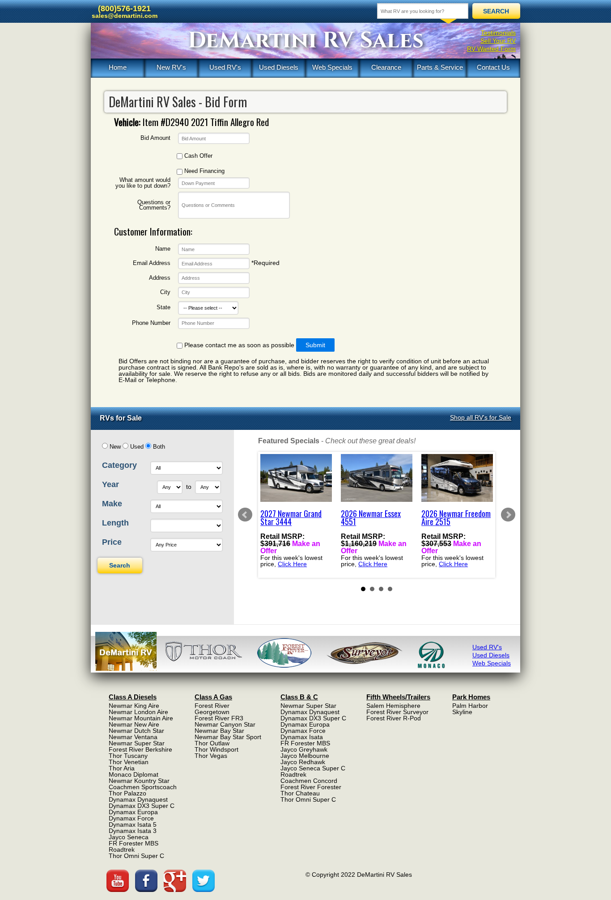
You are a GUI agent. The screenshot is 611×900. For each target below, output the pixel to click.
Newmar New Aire (134, 724)
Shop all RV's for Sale (480, 417)
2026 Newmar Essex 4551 (371, 517)
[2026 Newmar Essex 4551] (376, 478)
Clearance (386, 67)
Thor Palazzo (127, 793)
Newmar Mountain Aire (141, 718)
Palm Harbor (470, 705)
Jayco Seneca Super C (312, 768)
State (163, 308)
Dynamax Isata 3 (133, 830)
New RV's (171, 67)
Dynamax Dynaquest (138, 799)
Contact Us (493, 67)
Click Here (292, 564)
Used (137, 447)
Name (162, 249)
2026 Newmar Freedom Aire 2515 (456, 517)
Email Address (151, 263)
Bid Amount (155, 138)
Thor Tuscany (128, 755)
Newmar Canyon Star (225, 724)
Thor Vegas (211, 755)
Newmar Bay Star (219, 730)
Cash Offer (197, 156)
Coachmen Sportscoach (143, 787)
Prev (245, 515)
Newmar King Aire (134, 705)
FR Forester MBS (133, 843)
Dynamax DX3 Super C (141, 805)
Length (115, 522)
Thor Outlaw (212, 743)
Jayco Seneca (129, 837)
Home (118, 67)
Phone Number (151, 323)
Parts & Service (440, 67)
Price (112, 542)
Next (508, 515)
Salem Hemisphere (393, 705)
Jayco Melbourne (304, 755)
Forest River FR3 (219, 718)
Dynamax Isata (301, 736)
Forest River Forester (310, 787)
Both (159, 447)
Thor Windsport (216, 749)
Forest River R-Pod (393, 718)
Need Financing (203, 171)
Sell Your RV (498, 40)
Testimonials (498, 32)
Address (159, 278)
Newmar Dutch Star (136, 730)
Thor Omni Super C (136, 855)
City (165, 292)
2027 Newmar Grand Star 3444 (291, 517)
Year (110, 484)
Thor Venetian (129, 761)
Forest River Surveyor (397, 711)
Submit (315, 345)
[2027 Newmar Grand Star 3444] (296, 478)
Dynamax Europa (133, 812)
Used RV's (225, 67)
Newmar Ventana (133, 736)
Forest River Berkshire (140, 749)
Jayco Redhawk (302, 761)
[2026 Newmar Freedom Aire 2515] (457, 478)
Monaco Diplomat (133, 774)
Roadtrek (122, 849)
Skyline (462, 711)
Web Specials (332, 67)
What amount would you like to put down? (142, 183)
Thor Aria (122, 768)
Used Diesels (278, 67)
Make (112, 503)
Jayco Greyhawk (303, 749)
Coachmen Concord (308, 780)
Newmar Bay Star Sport (228, 736)
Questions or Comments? (153, 205)
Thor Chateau (300, 793)
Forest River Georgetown (212, 708)
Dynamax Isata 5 (133, 824)
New (115, 447)
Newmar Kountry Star (139, 780)
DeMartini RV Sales (306, 40)
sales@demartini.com (124, 15)
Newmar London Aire (138, 711)
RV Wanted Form (491, 48)
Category (119, 465)
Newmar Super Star (137, 743)
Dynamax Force (131, 818)
